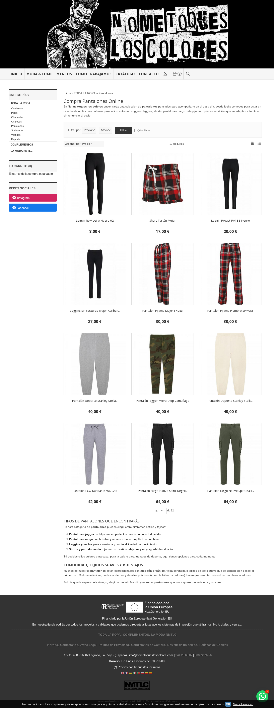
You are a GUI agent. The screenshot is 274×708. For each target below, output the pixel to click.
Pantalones (17, 126)
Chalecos (16, 121)
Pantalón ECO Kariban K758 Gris (94, 491)
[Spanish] (146, 673)
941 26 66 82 (184, 655)
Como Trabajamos (94, 74)
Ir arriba (52, 645)
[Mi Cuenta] (165, 73)
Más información (243, 704)
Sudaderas (17, 130)
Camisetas (17, 108)
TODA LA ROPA (20, 103)
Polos (14, 112)
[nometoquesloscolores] (137, 34)
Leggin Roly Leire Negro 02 (95, 220)
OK (228, 704)
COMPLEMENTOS (22, 144)
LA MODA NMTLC (21, 150)
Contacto (149, 74)
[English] (122, 673)
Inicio (16, 74)
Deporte (15, 139)
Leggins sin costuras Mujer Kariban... (95, 310)
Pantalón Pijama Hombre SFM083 (230, 310)
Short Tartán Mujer (162, 220)
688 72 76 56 (203, 655)
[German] (130, 673)
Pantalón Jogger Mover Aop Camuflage (162, 401)
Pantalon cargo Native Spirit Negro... (163, 491)
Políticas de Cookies (213, 645)
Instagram (23, 198)
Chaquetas (17, 117)
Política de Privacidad (114, 645)
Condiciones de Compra (148, 645)
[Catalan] (151, 673)
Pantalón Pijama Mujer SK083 (162, 310)
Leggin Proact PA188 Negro (230, 220)
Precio (88, 130)
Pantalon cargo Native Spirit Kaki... (230, 491)
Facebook (22, 208)
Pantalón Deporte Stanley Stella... (95, 401)
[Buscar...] (188, 73)
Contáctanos (69, 645)
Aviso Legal (88, 645)
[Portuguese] (138, 673)
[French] (126, 673)
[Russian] (142, 673)
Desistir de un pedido (182, 645)
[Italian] (134, 673)
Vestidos (15, 135)
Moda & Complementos (49, 74)
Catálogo (125, 74)
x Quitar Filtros (143, 130)
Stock (104, 130)
